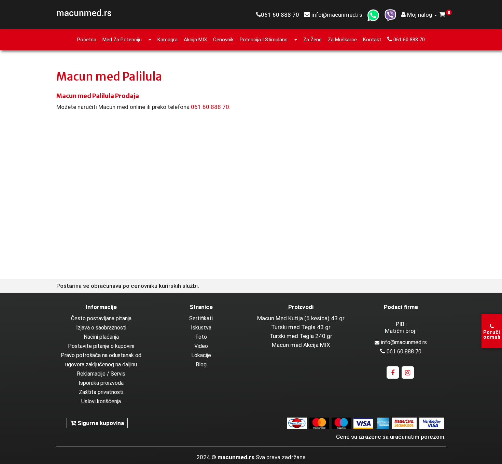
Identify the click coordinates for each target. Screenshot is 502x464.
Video (201, 346)
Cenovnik (223, 40)
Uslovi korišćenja (101, 401)
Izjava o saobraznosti (101, 327)
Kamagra (167, 40)
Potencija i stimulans (264, 40)
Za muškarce (342, 40)
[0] (442, 14)
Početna (86, 40)
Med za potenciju (122, 40)
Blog (201, 364)
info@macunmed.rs (404, 342)
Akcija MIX (195, 40)
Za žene (312, 40)
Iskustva (201, 327)
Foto (201, 337)
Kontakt (372, 40)
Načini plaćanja (101, 337)
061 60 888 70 (408, 40)
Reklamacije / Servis (101, 373)
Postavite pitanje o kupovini (101, 346)
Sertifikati (201, 318)
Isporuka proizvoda (101, 383)
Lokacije (201, 355)
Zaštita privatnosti (101, 392)
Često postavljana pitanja (101, 318)
